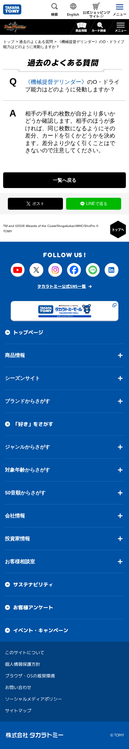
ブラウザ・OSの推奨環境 (30, 676)
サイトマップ (18, 711)
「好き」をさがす (33, 424)
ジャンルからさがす (27, 447)
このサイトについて (24, 652)
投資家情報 (17, 538)
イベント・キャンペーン (40, 630)
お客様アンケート (33, 607)
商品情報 (15, 355)
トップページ (28, 332)
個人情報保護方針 (22, 664)
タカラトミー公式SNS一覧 (61, 286)
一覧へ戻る (64, 180)
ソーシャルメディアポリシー (33, 699)
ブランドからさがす (27, 401)
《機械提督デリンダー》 (56, 82)
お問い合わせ (18, 687)
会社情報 (15, 515)
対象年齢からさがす (27, 469)
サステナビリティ (33, 584)
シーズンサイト (22, 378)
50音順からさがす (25, 492)
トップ (8, 42)
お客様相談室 (20, 561)
